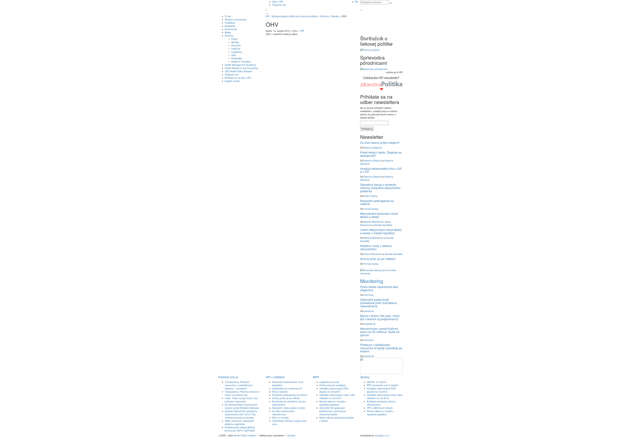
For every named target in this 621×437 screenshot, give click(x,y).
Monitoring (371, 280)
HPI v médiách (275, 377)
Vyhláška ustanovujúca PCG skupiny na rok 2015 (333, 390)
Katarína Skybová (373, 147)
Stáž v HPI (277, 1)
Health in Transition (241, 61)
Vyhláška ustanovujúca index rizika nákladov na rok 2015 (337, 396)
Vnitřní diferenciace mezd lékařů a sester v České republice (381, 231)
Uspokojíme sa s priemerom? (287, 388)
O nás (228, 16)
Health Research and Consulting (241, 68)
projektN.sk (369, 323)
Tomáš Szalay (371, 208)
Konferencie (231, 29)
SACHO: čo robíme (376, 382)
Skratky (235, 42)
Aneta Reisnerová (373, 254)
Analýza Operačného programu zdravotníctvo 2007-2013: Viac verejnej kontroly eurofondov (241, 414)
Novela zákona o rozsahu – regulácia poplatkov (333, 403)
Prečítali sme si (228, 377)
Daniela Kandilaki (383, 225)
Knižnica (229, 35)
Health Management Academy (240, 64)
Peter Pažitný (370, 196)
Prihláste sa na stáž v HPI (238, 77)
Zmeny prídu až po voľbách (377, 259)
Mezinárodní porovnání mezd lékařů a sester (379, 215)
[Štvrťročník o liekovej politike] (369, 49)
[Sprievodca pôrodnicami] (373, 68)
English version (232, 81)
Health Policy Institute (245, 435)
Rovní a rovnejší (280, 417)
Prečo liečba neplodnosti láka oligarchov (379, 288)
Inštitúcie (235, 48)
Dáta (233, 55)
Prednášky (236, 58)
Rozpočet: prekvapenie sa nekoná (377, 202)
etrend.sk (368, 294)
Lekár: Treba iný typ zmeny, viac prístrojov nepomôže (241, 400)
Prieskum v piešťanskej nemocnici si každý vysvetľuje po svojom (381, 348)
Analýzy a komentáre (235, 19)
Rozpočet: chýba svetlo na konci (288, 407)
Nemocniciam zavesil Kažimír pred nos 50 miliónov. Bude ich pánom (380, 331)
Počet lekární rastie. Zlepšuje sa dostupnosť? (381, 154)
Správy (364, 377)
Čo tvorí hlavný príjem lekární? (380, 142)
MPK (316, 377)
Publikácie (230, 22)
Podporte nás (279, 4)
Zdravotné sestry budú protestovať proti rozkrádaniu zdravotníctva (378, 302)
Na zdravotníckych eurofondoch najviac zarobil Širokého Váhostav (242, 406)
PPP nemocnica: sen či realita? (382, 385)
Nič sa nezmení (280, 391)
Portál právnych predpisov (332, 385)
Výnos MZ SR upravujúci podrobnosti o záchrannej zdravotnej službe (332, 411)
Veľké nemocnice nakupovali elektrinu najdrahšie (239, 422)
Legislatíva (236, 51)
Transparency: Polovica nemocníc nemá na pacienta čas (242, 393)
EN (356, 1)
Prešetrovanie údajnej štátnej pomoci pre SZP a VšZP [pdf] (240, 429)
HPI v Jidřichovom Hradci (379, 407)
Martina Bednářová (373, 221)
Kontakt (291, 435)
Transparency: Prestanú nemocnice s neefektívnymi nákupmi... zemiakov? (239, 385)
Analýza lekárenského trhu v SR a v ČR (381, 170)
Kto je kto (236, 45)
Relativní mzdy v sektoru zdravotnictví (376, 247)
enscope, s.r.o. (382, 435)
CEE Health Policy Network (238, 71)
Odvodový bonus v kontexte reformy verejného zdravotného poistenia (380, 187)
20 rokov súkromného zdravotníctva (283, 412)
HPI (302, 30)
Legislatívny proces (329, 382)
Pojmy (234, 38)
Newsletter (230, 26)
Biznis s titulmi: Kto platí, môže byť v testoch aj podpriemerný (380, 317)
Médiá (228, 32)
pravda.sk (369, 311)
